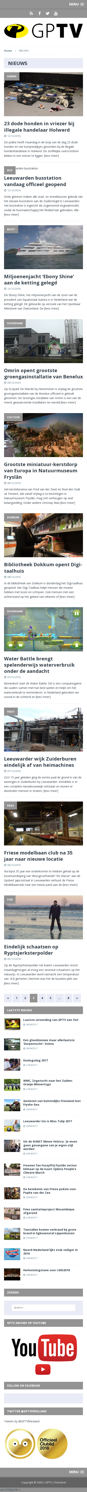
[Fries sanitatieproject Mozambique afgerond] (12, 1217)
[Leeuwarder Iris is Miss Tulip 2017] (12, 1129)
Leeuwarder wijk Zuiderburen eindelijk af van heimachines (40, 761)
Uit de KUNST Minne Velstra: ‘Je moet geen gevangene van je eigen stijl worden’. (50, 1145)
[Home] (31, 13)
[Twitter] (47, 13)
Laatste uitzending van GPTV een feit (51, 1020)
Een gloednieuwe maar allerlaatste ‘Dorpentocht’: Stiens (49, 1042)
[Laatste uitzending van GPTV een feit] (12, 1028)
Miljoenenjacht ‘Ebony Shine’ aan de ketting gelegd (39, 279)
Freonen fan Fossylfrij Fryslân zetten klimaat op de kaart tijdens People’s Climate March (50, 1168)
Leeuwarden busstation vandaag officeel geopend (35, 180)
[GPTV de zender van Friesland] (43, 30)
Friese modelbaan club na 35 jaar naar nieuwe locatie (38, 855)
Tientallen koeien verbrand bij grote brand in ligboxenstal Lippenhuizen (49, 1231)
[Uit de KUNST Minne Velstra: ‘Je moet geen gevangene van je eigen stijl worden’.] (12, 1149)
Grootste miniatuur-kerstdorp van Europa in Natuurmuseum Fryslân (40, 470)
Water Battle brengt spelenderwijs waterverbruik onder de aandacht (39, 664)
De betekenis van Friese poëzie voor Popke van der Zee (49, 1191)
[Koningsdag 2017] (12, 1068)
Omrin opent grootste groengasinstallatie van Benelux (43, 373)
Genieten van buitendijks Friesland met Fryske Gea (52, 1102)
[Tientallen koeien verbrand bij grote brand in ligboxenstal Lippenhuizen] (12, 1237)
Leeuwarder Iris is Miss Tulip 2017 (47, 1121)
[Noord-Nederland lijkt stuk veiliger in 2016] (12, 1258)
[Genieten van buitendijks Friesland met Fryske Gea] (12, 1109)
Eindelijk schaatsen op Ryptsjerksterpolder (31, 949)
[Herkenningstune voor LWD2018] (12, 1278)
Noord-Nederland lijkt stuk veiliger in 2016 (50, 1251)
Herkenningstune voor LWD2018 (46, 1270)
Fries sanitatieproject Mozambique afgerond (48, 1211)
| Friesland (59, 1482)
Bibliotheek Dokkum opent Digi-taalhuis (43, 567)
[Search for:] (43, 1307)
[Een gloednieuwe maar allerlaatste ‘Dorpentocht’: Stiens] (12, 1048)
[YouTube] (55, 13)
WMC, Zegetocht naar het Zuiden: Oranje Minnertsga (48, 1082)
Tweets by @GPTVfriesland (21, 1421)
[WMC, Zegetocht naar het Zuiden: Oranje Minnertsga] (12, 1089)
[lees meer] (51, 156)
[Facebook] (39, 13)
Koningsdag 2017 (35, 1060)
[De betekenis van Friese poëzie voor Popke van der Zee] (12, 1197)
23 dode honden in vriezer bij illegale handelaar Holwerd (39, 126)
